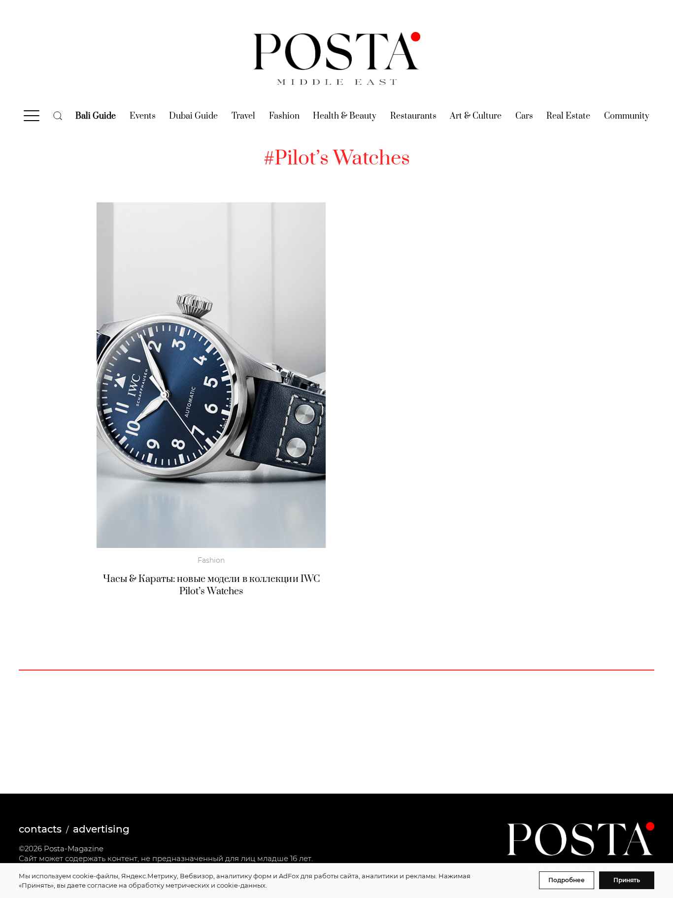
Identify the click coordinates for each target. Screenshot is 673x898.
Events (143, 116)
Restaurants (413, 116)
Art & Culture (476, 116)
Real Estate (568, 116)
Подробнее (566, 880)
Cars (524, 116)
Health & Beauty (344, 116)
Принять (626, 880)
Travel (243, 116)
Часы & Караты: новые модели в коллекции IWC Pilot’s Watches (211, 585)
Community (626, 116)
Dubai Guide (193, 116)
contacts (40, 829)
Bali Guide (95, 116)
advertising (101, 829)
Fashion (284, 116)
